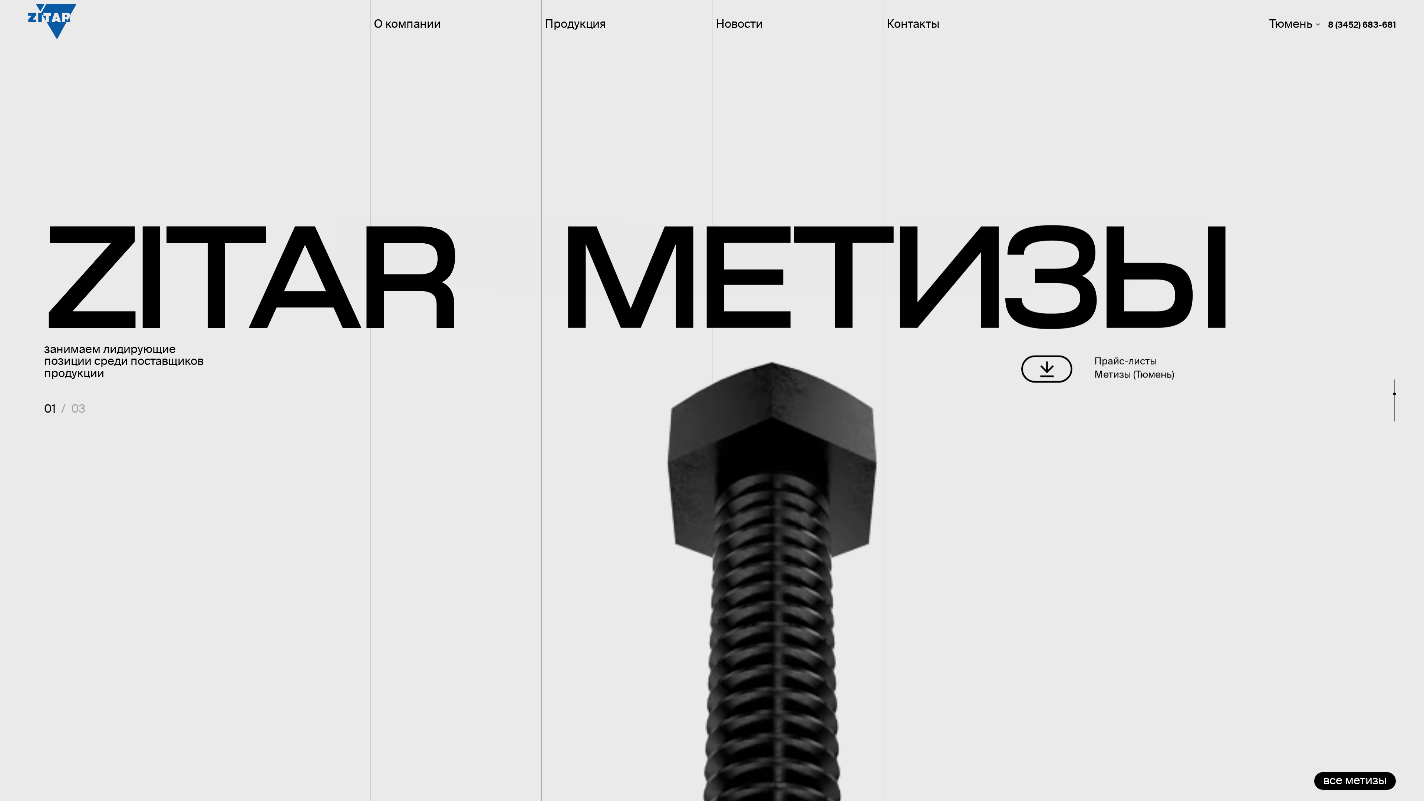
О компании (407, 25)
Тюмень (1290, 25)
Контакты (913, 25)
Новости (739, 25)
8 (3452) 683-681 (1362, 26)
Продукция (575, 25)
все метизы (1355, 781)
